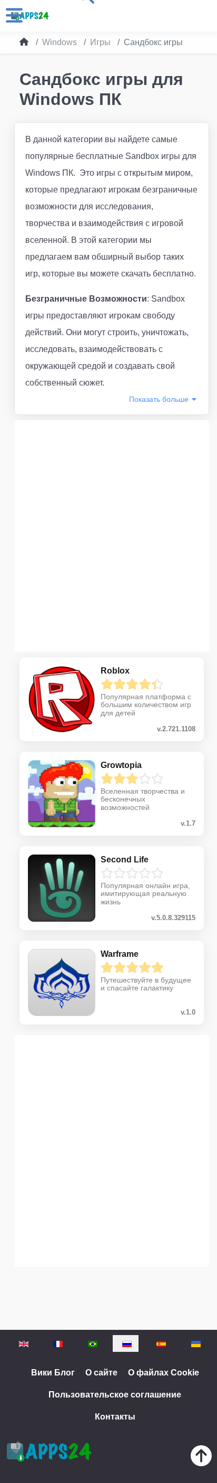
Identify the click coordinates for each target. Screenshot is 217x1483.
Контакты (115, 1416)
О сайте (101, 1372)
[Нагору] (201, 1458)
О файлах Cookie (163, 1372)
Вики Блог (53, 1372)
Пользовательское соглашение (114, 1394)
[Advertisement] (108, 536)
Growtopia (121, 765)
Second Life (125, 859)
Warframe (120, 953)
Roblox (115, 670)
